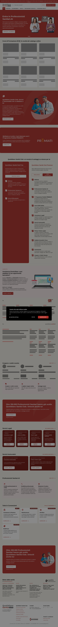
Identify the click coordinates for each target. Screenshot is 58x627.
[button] (14, 317)
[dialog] (29, 313)
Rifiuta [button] (33, 317)
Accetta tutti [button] (43, 317)
